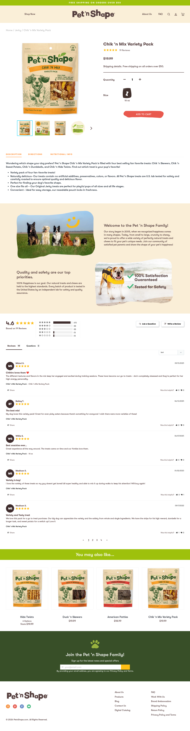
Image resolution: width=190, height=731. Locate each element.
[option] (95, 2)
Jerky (18, 30)
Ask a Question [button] (149, 324)
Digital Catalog (122, 710)
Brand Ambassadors (161, 701)
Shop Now (29, 14)
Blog (117, 701)
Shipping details (112, 66)
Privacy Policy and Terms (163, 714)
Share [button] (12, 390)
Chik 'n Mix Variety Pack (37, 30)
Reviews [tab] (11, 346)
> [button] (106, 540)
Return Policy (157, 710)
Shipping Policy (159, 705)
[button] (177, 390)
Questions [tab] (31, 346)
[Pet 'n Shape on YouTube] (29, 706)
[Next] (91, 128)
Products (119, 696)
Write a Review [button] (174, 324)
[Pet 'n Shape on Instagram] (8, 706)
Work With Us (158, 696)
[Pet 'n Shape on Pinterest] (15, 706)
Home (9, 30)
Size (105, 95)
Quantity (109, 79)
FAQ (160, 14)
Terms (130, 671)
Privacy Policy (116, 671)
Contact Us (120, 705)
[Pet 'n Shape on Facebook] (22, 706)
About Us (147, 14)
